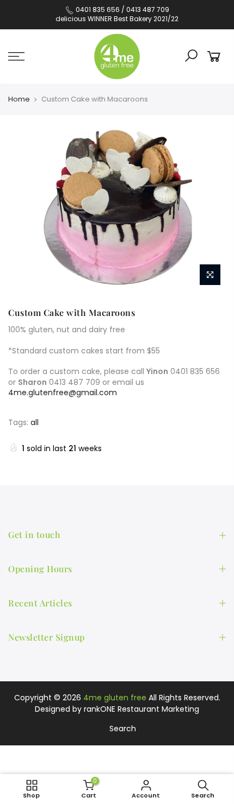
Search (122, 728)
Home (19, 99)
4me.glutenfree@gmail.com (62, 392)
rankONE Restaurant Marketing (141, 709)
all (34, 422)
